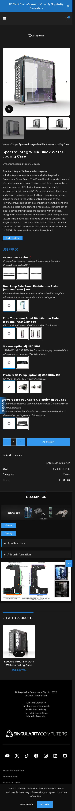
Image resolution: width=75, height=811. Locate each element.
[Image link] (36, 733)
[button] (6, 81)
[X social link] (64, 480)
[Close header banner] (68, 6)
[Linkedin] (55, 756)
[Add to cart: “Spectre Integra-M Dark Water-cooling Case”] (16, 653)
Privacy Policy (10, 776)
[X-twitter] (17, 756)
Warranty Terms (11, 782)
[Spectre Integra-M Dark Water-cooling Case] (19, 641)
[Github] (65, 756)
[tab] (36, 496)
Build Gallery (12, 238)
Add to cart (48, 441)
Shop (14, 144)
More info (26, 804)
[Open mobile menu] (4, 18)
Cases (66, 474)
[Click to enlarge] (9, 109)
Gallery (8, 533)
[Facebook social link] (60, 480)
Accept (44, 804)
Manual (8, 525)
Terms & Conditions (13, 770)
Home (6, 144)
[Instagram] (46, 756)
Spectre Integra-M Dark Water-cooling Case (19, 663)
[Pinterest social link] (68, 480)
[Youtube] (7, 756)
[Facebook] (36, 756)
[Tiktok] (26, 756)
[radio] (9, 273)
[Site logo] (36, 18)
